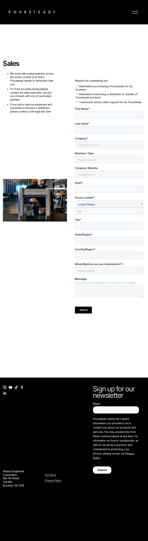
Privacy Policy (53, 480)
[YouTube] (10, 387)
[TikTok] (16, 387)
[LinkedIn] (4, 393)
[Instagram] (4, 387)
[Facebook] (22, 387)
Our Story (50, 474)
